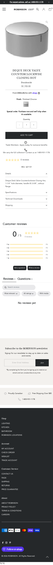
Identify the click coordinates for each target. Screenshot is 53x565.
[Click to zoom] (47, 22)
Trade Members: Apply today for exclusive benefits (26, 145)
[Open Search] (37, 9)
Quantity (26, 119)
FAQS (4, 478)
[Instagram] (6, 543)
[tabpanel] (27, 309)
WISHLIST (5, 456)
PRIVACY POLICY (8, 507)
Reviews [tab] (9, 279)
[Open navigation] (4, 9)
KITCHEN (5, 427)
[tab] (24, 279)
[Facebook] (3, 543)
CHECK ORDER (8, 452)
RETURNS (6, 486)
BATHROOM (7, 431)
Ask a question (19, 268)
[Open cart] (49, 9)
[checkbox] (44, 293)
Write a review (34, 268)
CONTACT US (7, 474)
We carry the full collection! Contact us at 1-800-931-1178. (26, 153)
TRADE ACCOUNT (9, 460)
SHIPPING (5, 482)
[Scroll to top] (47, 557)
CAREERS (6, 515)
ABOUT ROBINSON (10, 503)
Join (42, 363)
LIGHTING (6, 423)
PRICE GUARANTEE (10, 489)
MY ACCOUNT (8, 449)
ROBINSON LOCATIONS (12, 435)
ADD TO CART (26, 135)
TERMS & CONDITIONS (11, 511)
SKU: (23, 167)
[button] (27, 244)
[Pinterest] (10, 543)
